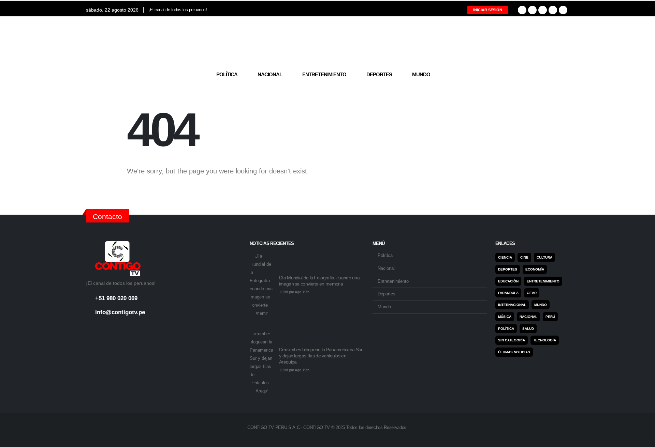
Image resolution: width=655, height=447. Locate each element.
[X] (532, 10)
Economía (534, 269)
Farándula (508, 293)
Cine (524, 257)
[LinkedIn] (553, 10)
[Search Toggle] (565, 75)
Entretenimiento (324, 74)
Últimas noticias (514, 352)
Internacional (512, 305)
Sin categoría (511, 340)
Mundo (421, 74)
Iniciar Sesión (487, 10)
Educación (508, 281)
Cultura (544, 257)
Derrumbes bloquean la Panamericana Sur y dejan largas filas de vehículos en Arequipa (320, 356)
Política (226, 74)
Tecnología (544, 340)
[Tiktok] (563, 10)
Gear (532, 293)
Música (504, 317)
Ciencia (505, 257)
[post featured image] (262, 285)
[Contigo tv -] (327, 41)
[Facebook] (522, 10)
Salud (528, 328)
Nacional (270, 74)
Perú (550, 317)
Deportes (379, 74)
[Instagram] (542, 10)
